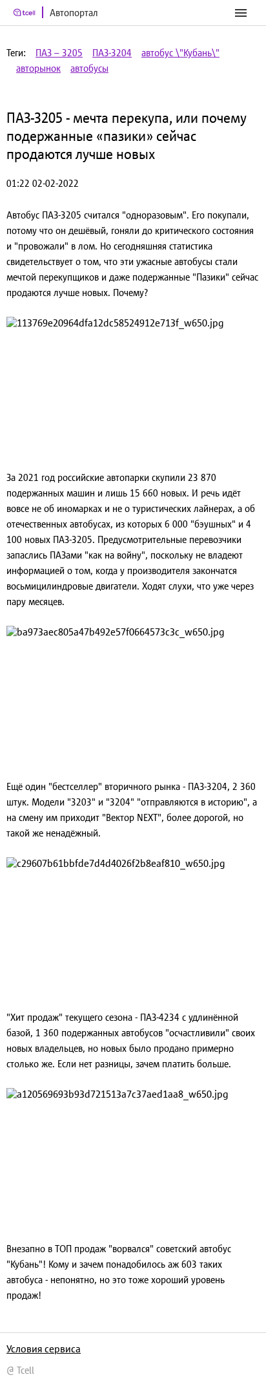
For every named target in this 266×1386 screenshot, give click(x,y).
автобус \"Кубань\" (180, 53)
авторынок (38, 68)
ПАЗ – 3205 (59, 53)
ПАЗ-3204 (112, 53)
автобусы (89, 68)
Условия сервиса (43, 1348)
